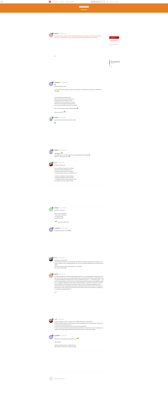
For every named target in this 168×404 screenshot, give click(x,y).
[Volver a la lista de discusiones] (2, 2)
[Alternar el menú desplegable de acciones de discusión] (118, 37)
